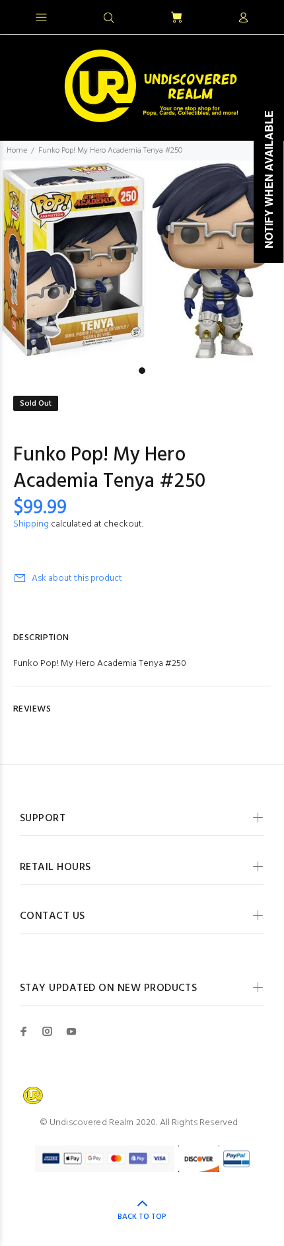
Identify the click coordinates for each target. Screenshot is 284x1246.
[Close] (262, 16)
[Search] (109, 18)
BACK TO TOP (142, 1217)
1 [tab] (142, 370)
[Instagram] (47, 1031)
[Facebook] (23, 1031)
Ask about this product (77, 578)
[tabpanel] (142, 261)
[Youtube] (71, 1031)
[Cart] (176, 18)
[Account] (243, 18)
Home (17, 150)
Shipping (31, 524)
